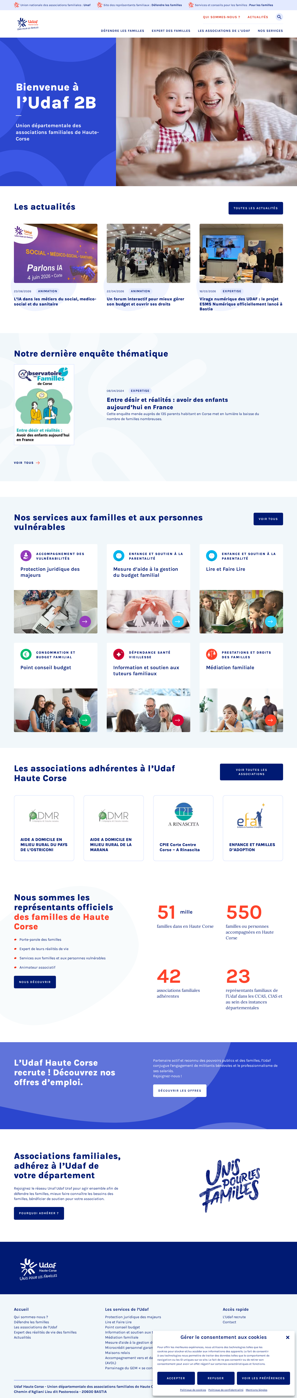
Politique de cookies (193, 1390)
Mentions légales (256, 1390)
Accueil (21, 1309)
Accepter (176, 1378)
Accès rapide (236, 1309)
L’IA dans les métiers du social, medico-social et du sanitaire (55, 301)
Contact (229, 1322)
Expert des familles (171, 31)
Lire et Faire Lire (225, 569)
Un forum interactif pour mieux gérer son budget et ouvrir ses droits (145, 301)
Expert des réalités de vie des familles (45, 1332)
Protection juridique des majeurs (50, 572)
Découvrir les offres (179, 1090)
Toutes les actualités (256, 208)
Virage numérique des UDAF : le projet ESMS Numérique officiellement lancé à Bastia (241, 304)
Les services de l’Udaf (127, 1309)
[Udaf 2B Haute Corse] (28, 24)
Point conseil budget (45, 668)
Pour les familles (261, 5)
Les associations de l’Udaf (224, 31)
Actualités (258, 17)
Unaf (87, 5)
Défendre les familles (167, 5)
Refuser (216, 1378)
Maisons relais (117, 1352)
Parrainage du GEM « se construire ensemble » (144, 1368)
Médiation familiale (230, 668)
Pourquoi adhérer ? (39, 1213)
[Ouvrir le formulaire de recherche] (279, 17)
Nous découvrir (35, 981)
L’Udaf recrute (234, 1317)
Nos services (270, 31)
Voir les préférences (263, 1378)
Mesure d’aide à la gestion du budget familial (145, 572)
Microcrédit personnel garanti (130, 1347)
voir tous (24, 462)
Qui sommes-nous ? (221, 17)
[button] (287, 1337)
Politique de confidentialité (225, 1390)
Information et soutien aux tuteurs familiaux (146, 671)
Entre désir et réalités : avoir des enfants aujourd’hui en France (167, 403)
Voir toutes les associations (251, 772)
